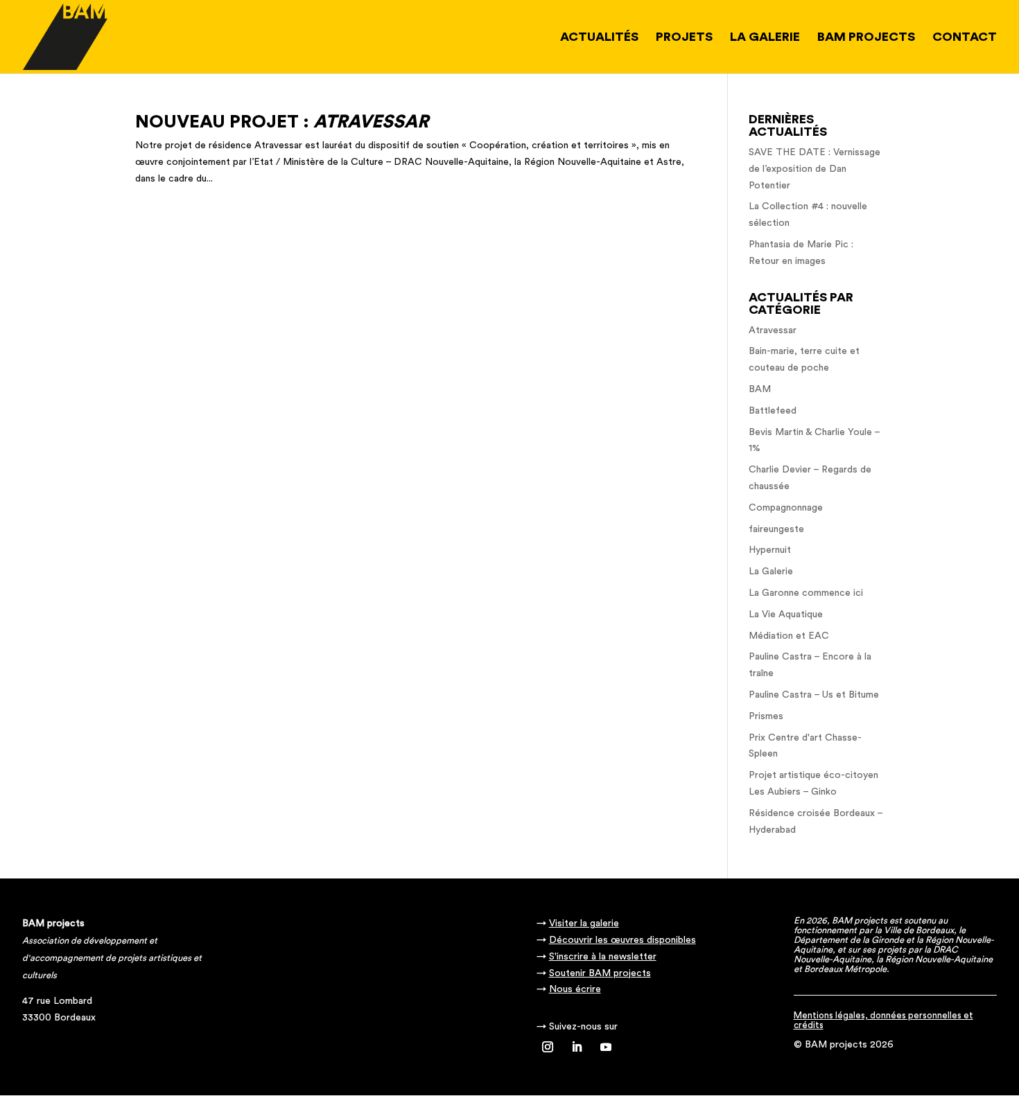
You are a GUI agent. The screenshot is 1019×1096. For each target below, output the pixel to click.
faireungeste (776, 529)
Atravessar (772, 330)
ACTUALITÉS (599, 37)
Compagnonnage (786, 508)
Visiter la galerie (584, 923)
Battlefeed (772, 411)
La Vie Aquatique (786, 614)
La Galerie (771, 571)
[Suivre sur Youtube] (606, 1047)
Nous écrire (575, 989)
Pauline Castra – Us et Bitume (814, 695)
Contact (964, 37)
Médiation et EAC (789, 636)
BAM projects (866, 37)
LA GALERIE (765, 37)
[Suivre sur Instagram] (548, 1047)
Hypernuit (770, 550)
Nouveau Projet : (281, 122)
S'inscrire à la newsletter (602, 957)
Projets (684, 37)
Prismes (766, 716)
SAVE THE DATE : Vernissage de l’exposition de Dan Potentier (814, 169)
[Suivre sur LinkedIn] (577, 1047)
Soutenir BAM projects (600, 973)
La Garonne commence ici (806, 593)
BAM (760, 389)
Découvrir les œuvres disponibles (622, 940)
